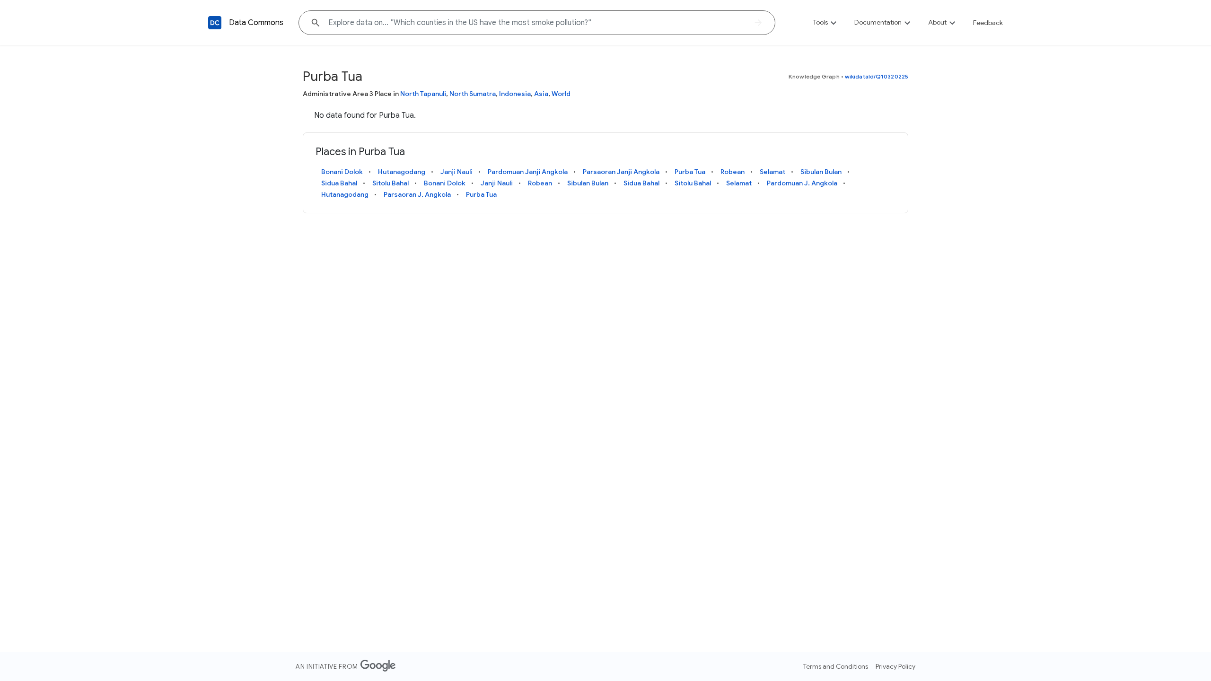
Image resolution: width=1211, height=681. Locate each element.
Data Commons (256, 22)
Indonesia (515, 93)
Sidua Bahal (339, 183)
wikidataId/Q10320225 (876, 76)
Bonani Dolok (342, 171)
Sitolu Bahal (390, 183)
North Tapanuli (423, 93)
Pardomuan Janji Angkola (528, 171)
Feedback (988, 22)
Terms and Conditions (835, 666)
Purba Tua (690, 171)
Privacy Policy (895, 666)
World (561, 93)
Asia (541, 93)
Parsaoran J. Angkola (417, 194)
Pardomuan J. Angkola (802, 183)
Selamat (772, 171)
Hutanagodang (401, 171)
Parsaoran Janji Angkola (621, 171)
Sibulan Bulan (821, 171)
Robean (732, 171)
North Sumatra (472, 93)
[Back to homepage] (214, 22)
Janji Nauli (456, 171)
